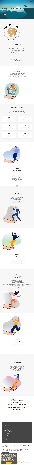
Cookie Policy (23, 462)
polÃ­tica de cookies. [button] (11, 460)
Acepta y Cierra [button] (8, 462)
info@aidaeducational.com (9, 435)
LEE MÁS (4, 14)
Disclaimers (27, 462)
